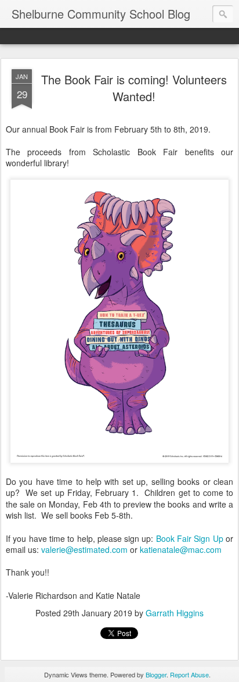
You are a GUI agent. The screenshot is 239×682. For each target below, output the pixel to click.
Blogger (156, 674)
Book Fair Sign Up (189, 538)
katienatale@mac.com (181, 549)
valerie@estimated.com (84, 549)
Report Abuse (189, 674)
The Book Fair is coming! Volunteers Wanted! (134, 88)
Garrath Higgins (175, 613)
